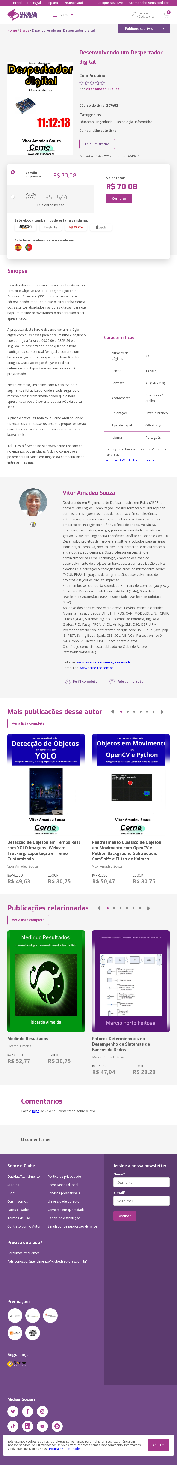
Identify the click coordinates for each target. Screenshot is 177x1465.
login (35, 1111)
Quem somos (17, 1201)
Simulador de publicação (72, 1226)
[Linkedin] (27, 1426)
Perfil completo (85, 681)
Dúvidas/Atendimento (23, 1176)
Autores (13, 1185)
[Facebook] (27, 1411)
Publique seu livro (109, 2)
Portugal (34, 2)
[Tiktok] (12, 1426)
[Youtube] (42, 1426)
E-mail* (119, 1193)
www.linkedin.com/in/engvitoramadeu (105, 662)
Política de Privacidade (64, 1449)
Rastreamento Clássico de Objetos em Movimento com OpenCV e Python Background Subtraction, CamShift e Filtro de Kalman (126, 851)
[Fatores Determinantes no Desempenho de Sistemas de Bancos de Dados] (131, 981)
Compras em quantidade (66, 1209)
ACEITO (158, 1445)
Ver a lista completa (28, 723)
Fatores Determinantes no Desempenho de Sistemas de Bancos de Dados (121, 1044)
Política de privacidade (64, 1176)
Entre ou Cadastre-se (147, 14)
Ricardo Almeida (19, 1046)
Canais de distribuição (64, 1218)
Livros (24, 30)
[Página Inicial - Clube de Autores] (22, 15)
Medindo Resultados (27, 1039)
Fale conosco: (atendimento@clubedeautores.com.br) (47, 1261)
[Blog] (57, 1426)
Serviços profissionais (64, 1193)
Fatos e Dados (18, 1209)
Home (12, 30)
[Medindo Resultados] (46, 981)
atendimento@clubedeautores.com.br (130, 460)
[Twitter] (12, 1411)
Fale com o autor (131, 681)
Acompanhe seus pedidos (149, 2)
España (52, 2)
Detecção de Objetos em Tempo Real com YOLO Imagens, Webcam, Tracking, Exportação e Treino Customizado (43, 851)
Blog (10, 1193)
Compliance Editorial (63, 1185)
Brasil (17, 2)
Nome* (119, 1174)
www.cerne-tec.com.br (96, 668)
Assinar (125, 1216)
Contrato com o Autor (24, 1226)
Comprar (119, 198)
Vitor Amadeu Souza (102, 89)
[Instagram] (42, 1411)
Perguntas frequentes (23, 1253)
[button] (112, 711)
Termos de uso (18, 1218)
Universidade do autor (64, 1201)
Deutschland (73, 2)
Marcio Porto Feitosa (108, 1057)
